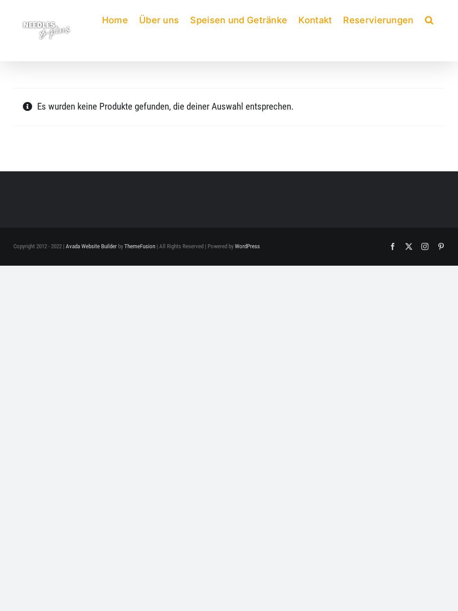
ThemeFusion (139, 246)
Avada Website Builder (91, 246)
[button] (429, 18)
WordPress (247, 246)
